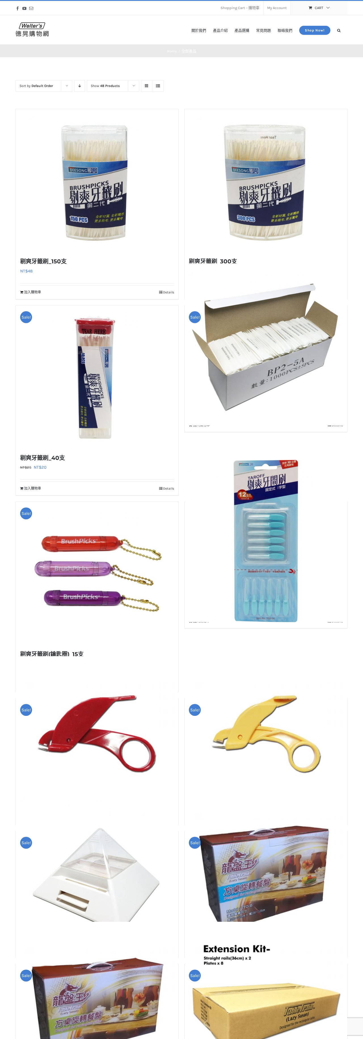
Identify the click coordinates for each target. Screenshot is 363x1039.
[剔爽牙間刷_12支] (266, 541)
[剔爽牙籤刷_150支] (97, 180)
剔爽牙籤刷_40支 (42, 458)
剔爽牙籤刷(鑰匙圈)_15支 (52, 654)
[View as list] (157, 85)
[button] (339, 29)
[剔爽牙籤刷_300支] (266, 180)
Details (168, 292)
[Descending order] (79, 86)
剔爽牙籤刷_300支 (213, 261)
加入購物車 (32, 292)
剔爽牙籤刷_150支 (43, 261)
